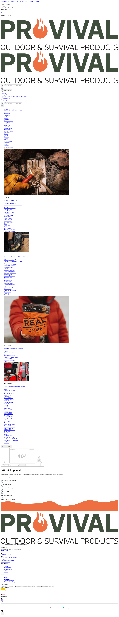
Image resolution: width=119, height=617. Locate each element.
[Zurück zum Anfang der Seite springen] (2, 613)
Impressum (6, 579)
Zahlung (6, 570)
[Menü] (2, 105)
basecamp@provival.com (7, 560)
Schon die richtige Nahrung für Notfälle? (14, 386)
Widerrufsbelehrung (9, 580)
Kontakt (6, 572)
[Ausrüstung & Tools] (36, 195)
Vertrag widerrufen (5, 562)
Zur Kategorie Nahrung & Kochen (13, 261)
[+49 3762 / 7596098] (1, 12)
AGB (5, 577)
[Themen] (16, 380)
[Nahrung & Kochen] (36, 342)
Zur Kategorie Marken (9, 390)
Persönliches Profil (11, 96)
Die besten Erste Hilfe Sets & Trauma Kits (15, 256)
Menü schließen (7, 90)
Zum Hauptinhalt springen (7, 1)
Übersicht (3, 96)
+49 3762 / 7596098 (6, 554)
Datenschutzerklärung (9, 582)
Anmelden (3, 93)
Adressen (18, 96)
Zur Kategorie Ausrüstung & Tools (13, 110)
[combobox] (14, 85)
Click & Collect (8, 569)
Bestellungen (24, 96)
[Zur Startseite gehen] (59, 49)
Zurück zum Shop (5, 477)
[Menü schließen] (4, 112)
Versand (6, 566)
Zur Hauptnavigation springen (32, 1)
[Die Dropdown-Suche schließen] (5, 85)
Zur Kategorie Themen (10, 352)
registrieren (6, 95)
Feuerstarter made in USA (10, 200)
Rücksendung (7, 567)
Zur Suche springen (19, 1)
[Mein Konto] (2, 87)
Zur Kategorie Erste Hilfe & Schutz (13, 205)
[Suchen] (2, 85)
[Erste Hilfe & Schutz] (16, 251)
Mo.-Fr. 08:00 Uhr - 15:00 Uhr (8, 557)
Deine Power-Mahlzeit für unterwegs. (13, 348)
